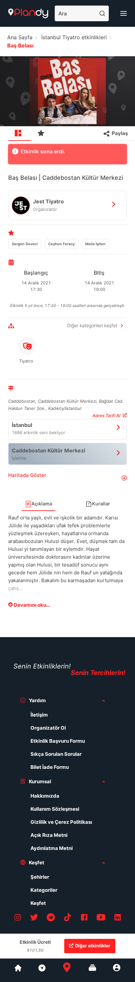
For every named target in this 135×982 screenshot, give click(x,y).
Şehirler (39, 877)
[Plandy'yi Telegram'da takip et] (51, 918)
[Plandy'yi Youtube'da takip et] (101, 918)
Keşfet (38, 903)
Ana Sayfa (19, 37)
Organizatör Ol (48, 728)
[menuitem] (19, 134)
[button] (67, 478)
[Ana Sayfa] (67, 970)
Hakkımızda (44, 796)
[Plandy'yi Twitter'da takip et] (34, 918)
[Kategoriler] (92, 970)
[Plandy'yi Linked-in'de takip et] (117, 918)
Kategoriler (43, 890)
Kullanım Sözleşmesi (54, 809)
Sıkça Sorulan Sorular (56, 754)
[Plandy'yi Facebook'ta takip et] (84, 918)
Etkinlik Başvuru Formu (57, 741)
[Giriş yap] (116, 970)
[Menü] (123, 13)
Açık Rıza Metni (49, 835)
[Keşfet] (41, 970)
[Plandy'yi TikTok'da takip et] (67, 918)
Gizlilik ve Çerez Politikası (61, 822)
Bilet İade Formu (49, 767)
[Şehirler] (18, 970)
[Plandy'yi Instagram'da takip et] (17, 918)
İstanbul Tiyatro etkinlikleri (74, 37)
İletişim (39, 715)
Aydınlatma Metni (51, 848)
